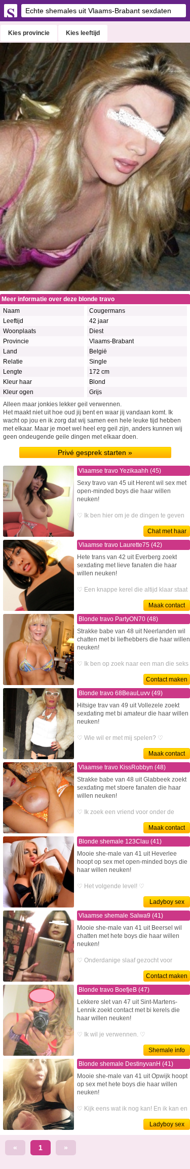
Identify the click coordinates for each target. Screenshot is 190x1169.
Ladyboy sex (166, 901)
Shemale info (166, 1050)
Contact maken (166, 679)
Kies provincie (29, 33)
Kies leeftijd (83, 33)
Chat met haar (166, 531)
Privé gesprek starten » (95, 452)
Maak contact (166, 605)
